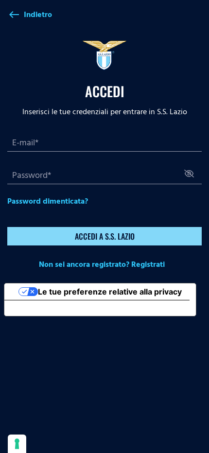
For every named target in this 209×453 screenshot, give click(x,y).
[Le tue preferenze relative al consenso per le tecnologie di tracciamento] (17, 444)
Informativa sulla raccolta (59, 308)
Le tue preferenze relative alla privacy (110, 291)
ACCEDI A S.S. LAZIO (105, 236)
